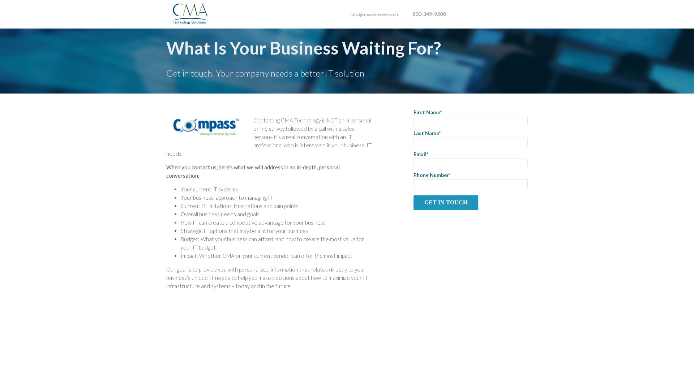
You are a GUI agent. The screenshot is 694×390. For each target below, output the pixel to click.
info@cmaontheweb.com (375, 14)
